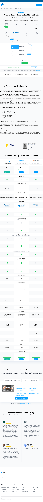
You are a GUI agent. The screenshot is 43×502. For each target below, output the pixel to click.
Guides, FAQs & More (15, 489)
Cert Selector (39, 4)
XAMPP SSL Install (19, 390)
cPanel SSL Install (19, 385)
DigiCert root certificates (20, 91)
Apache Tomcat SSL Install (33, 386)
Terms (34, 491)
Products (6, 4)
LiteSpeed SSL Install (19, 395)
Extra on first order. (35, 7)
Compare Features (19, 74)
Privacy (34, 489)
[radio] (21, 47)
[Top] (3, 74)
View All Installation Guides (20, 398)
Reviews (34, 74)
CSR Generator (3, 489)
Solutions (18, 4)
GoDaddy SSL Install (32, 385)
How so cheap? (34, 67)
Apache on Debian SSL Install (21, 393)
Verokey (11, 8)
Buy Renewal (18, 63)
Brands (11, 4)
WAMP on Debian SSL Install (34, 393)
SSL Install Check (4, 491)
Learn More (38, 70)
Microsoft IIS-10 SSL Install (20, 388)
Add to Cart (25, 63)
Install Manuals (14, 487)
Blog (31, 1)
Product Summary (4, 81)
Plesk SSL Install (32, 390)
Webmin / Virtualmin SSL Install (21, 391)
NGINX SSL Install (32, 388)
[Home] (1, 8)
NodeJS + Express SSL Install (34, 391)
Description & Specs (9, 74)
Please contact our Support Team (26, 403)
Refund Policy (35, 487)
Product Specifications (13, 81)
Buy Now (7, 172)
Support (35, 1)
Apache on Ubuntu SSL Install (21, 386)
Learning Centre (15, 491)
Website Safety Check (5, 487)
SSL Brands (6, 8)
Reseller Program (25, 491)
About (23, 487)
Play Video (8, 390)
